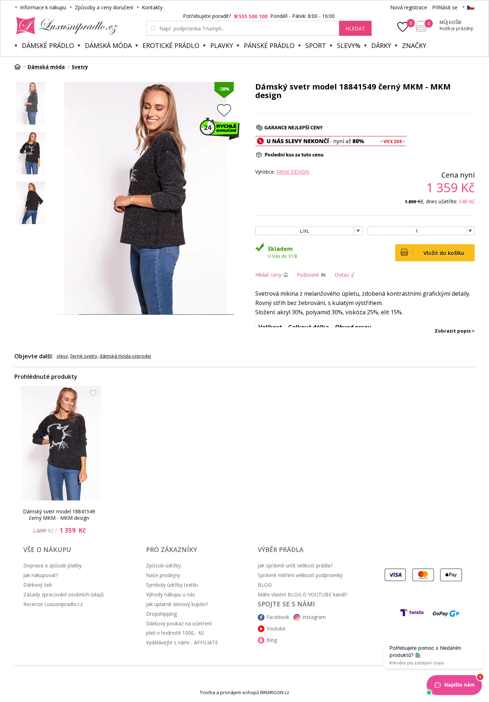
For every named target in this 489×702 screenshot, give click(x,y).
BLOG (265, 584)
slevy (62, 356)
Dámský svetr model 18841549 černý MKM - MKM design (59, 514)
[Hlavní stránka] (20, 66)
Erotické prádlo (170, 45)
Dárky (381, 45)
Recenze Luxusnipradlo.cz (53, 604)
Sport (315, 45)
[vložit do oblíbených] (224, 110)
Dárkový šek (37, 584)
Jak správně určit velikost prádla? (295, 565)
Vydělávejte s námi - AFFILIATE (182, 642)
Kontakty (152, 7)
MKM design (292, 171)
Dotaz (342, 274)
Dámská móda (108, 45)
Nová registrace (408, 7)
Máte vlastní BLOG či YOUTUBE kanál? (302, 594)
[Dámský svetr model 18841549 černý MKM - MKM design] (61, 443)
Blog (271, 639)
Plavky (221, 45)
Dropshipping (161, 613)
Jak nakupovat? (40, 575)
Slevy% (348, 45)
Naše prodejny (163, 575)
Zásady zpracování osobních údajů (63, 594)
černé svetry (83, 356)
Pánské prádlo (269, 45)
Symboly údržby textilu (172, 584)
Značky (414, 45)
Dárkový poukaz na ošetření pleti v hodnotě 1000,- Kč (179, 628)
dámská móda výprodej (125, 356)
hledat (355, 28)
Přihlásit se (444, 7)
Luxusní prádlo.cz (65, 26)
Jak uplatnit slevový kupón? (177, 604)
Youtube (276, 628)
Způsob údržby (163, 565)
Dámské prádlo (48, 45)
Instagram (314, 617)
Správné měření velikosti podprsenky (300, 575)
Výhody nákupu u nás (170, 594)
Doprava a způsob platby (52, 565)
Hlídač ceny (268, 274)
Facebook (277, 617)
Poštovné (308, 274)
